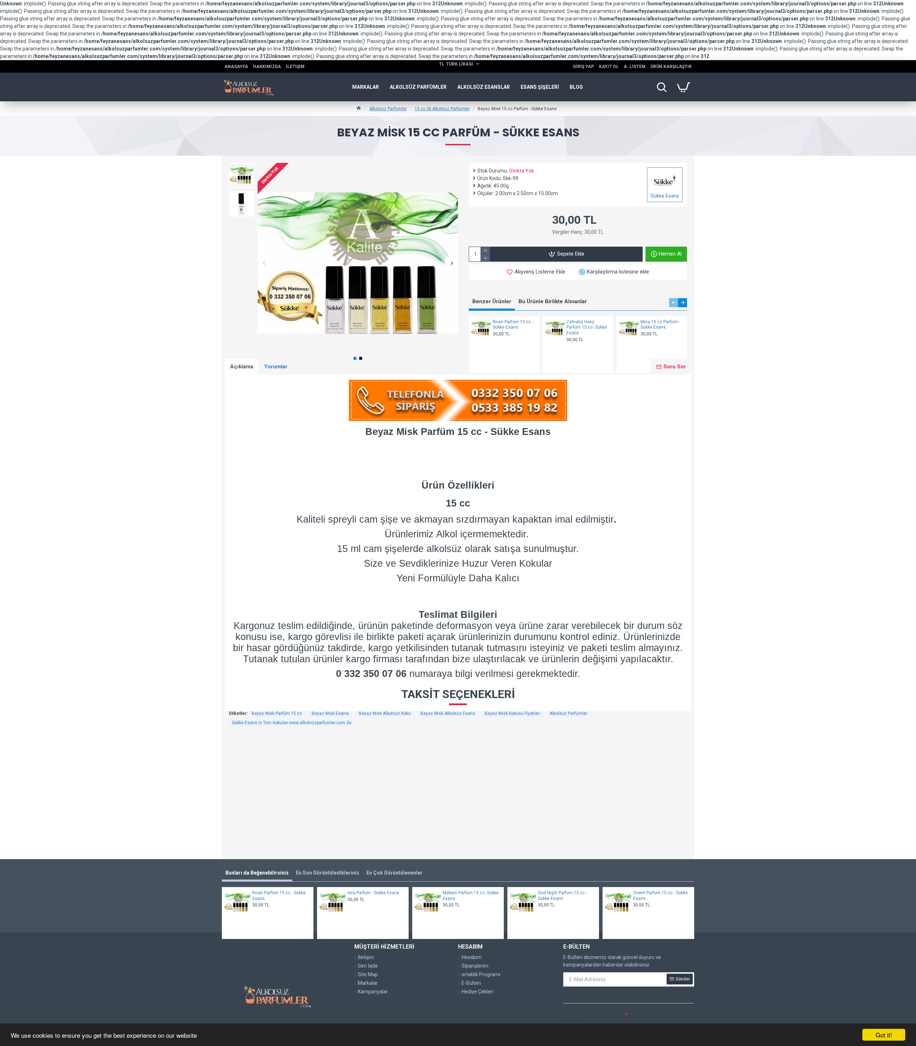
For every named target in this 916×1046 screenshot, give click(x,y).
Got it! (884, 1034)
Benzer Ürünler (491, 301)
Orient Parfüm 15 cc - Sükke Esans (660, 895)
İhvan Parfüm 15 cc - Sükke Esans (513, 324)
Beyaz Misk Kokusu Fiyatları (512, 713)
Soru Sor (674, 366)
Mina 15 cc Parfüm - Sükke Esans (660, 324)
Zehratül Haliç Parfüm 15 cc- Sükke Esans (586, 327)
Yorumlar (275, 366)
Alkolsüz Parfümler (388, 108)
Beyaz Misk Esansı (330, 713)
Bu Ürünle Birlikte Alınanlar (552, 301)
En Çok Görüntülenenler (394, 873)
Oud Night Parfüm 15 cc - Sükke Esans (562, 895)
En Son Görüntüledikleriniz (327, 873)
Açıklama (241, 366)
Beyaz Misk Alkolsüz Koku (385, 713)
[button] (264, 263)
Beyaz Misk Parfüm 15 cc (277, 713)
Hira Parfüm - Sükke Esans (373, 892)
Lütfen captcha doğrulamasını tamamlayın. (593, 1017)
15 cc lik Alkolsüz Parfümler (442, 108)
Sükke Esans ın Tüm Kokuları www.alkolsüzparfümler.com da (291, 722)
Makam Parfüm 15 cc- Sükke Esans (471, 895)
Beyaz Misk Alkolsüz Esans (447, 713)
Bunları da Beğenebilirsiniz (257, 873)
